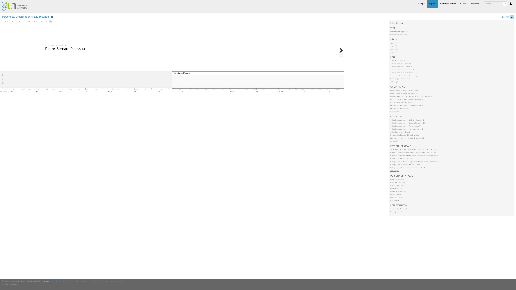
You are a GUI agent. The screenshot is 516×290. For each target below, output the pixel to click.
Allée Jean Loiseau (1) (397, 60)
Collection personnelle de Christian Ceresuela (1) (407, 120)
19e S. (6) (393, 46)
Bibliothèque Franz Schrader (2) (401, 79)
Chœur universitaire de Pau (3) (401, 159)
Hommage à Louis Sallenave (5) (401, 102)
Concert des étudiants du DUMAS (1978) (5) (405, 90)
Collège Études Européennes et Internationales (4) (407, 168)
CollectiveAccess (13, 284)
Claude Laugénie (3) (397, 185)
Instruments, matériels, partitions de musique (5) (407, 138)
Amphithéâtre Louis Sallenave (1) (401, 73)
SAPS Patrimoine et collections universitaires (83, 281)
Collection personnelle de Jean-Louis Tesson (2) (407, 129)
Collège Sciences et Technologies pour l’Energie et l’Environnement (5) (414, 162)
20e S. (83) (394, 49)
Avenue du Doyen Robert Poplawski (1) (404, 76)
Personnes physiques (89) (399, 31)
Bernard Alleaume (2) (397, 179)
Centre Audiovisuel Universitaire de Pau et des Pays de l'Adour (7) (413, 152)
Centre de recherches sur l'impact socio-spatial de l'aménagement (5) (414, 155)
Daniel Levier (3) (396, 188)
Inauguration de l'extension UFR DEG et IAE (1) (406, 105)
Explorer (432, 4)
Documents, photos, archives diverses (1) (404, 135)
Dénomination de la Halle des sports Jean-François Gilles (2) (411, 96)
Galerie (463, 4)
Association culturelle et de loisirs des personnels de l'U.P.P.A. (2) (413, 149)
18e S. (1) (393, 43)
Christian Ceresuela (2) (398, 182)
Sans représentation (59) (398, 212)
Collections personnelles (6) (400, 132)
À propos (421, 4)
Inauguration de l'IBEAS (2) (399, 108)
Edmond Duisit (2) (396, 197)
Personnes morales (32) (398, 35)
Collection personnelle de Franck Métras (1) (405, 126)
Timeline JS (5, 91)
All (50, 21)
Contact (105, 281)
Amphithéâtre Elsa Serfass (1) (400, 64)
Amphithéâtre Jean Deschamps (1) (402, 70)
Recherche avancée (448, 4)
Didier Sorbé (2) (395, 194)
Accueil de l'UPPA (58, 281)
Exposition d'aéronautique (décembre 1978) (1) (406, 99)
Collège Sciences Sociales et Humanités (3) (405, 165)
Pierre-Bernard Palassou (65, 49)
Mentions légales (117, 281)
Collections (474, 4)
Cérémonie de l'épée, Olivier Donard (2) (404, 93)
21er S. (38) (394, 52)
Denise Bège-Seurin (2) (398, 191)
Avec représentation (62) (399, 209)
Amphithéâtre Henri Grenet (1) (401, 67)
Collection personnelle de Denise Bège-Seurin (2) (407, 123)
